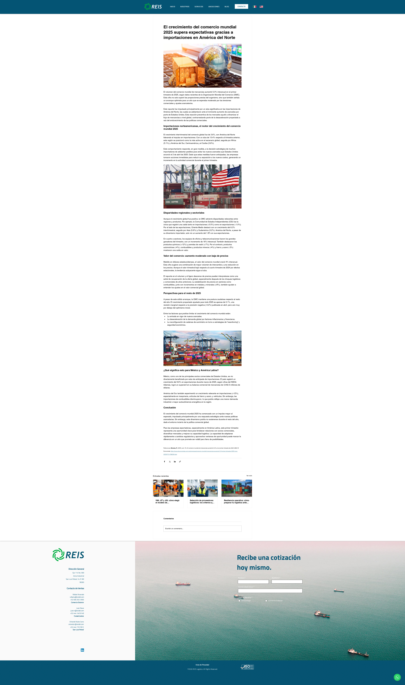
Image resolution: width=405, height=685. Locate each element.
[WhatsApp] (397, 677)
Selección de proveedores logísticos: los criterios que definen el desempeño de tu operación (202, 501)
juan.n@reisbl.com (77, 610)
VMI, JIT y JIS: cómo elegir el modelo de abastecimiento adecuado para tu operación (168, 501)
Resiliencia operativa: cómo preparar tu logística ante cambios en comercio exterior (236, 501)
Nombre (241, 578)
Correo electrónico (245, 587)
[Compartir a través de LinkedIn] (175, 462)
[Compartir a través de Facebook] (164, 462)
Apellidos (275, 578)
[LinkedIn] (82, 650)
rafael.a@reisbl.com (77, 597)
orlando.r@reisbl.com (76, 624)
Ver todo (249, 475)
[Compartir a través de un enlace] (180, 462)
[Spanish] (254, 6)
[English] (261, 6)
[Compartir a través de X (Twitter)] (170, 462)
